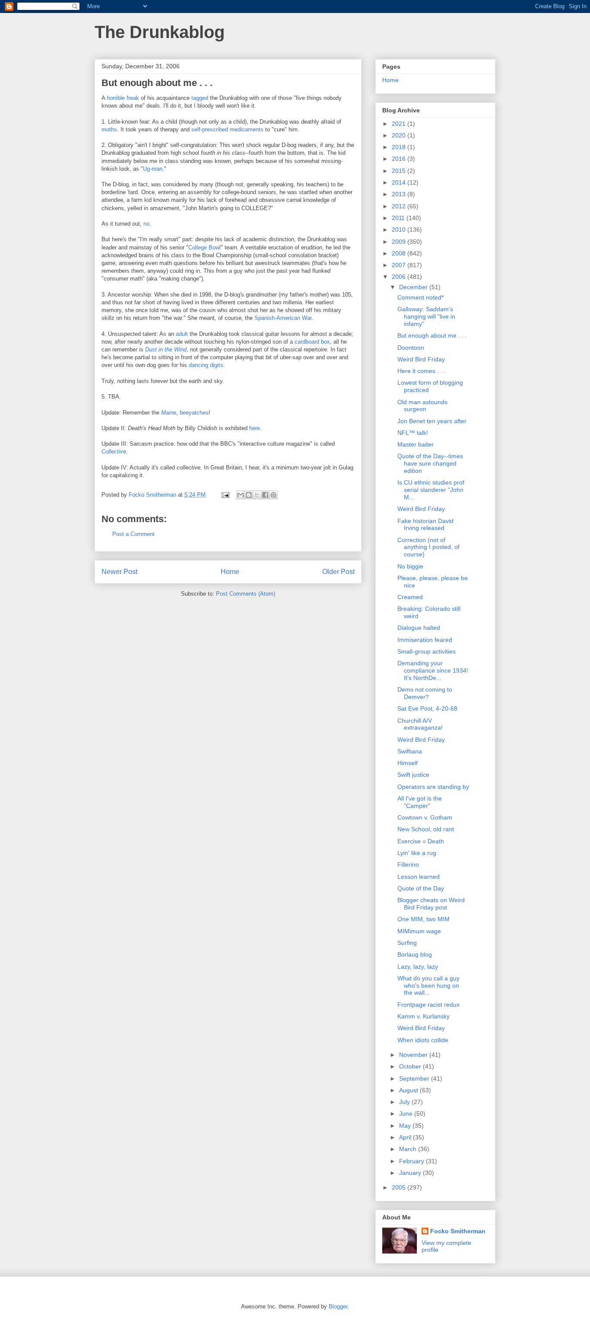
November (414, 1054)
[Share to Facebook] (265, 495)
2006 (399, 276)
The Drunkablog (160, 31)
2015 (399, 170)
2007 (399, 265)
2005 (399, 1187)
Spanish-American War (282, 318)
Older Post (338, 571)
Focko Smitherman (457, 1231)
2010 (399, 229)
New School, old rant (425, 829)
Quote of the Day (420, 888)
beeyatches (194, 412)
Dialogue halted (418, 627)
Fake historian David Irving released (425, 524)
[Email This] (240, 495)
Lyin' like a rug (416, 852)
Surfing (407, 942)
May (405, 1125)
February (412, 1161)
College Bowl (204, 247)
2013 (399, 194)
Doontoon (410, 347)
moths (109, 129)
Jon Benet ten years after (431, 421)
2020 (399, 135)
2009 (399, 241)
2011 (399, 217)
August (409, 1090)
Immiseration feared (424, 639)
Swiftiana (409, 751)
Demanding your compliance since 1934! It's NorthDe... (432, 670)
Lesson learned (418, 876)
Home (230, 571)
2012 (399, 206)
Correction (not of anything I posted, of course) (428, 547)
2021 (399, 123)
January (411, 1172)
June (406, 1113)
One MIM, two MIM (423, 919)
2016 (399, 158)
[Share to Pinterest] (273, 495)
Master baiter (415, 444)
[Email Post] (225, 494)
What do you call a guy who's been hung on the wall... (428, 985)
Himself (407, 762)
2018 (399, 147)
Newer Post (119, 571)
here (254, 428)
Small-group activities (426, 651)
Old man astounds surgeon (422, 406)
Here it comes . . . (421, 370)
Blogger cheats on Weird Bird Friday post (431, 903)
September (415, 1078)
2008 (399, 253)
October (411, 1066)
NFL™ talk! (412, 432)
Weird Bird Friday (421, 359)
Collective (114, 451)
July (405, 1101)
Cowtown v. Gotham (424, 817)
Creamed (410, 596)
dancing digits (206, 365)
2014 (399, 182)
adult (182, 334)
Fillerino (408, 864)
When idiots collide (422, 1040)
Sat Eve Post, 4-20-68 (427, 708)
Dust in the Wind (166, 349)
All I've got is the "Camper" (419, 802)
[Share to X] (257, 495)
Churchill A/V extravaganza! (420, 724)
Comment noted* (420, 297)
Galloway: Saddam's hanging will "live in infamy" (426, 316)
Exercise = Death (420, 841)
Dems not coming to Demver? (424, 693)
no (146, 223)
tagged (199, 98)
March (408, 1148)
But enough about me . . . (432, 335)
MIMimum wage (419, 931)
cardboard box (312, 341)
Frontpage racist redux (428, 1004)
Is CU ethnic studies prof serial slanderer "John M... (430, 490)
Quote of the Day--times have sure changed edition (430, 463)
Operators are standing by (433, 786)
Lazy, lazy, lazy (417, 966)
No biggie (410, 566)
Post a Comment (133, 534)
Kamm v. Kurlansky (423, 1016)
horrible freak (123, 98)
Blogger (338, 1306)
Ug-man (152, 169)
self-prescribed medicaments (227, 129)
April (406, 1137)
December (414, 287)
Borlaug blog (414, 954)
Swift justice (413, 774)
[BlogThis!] (248, 495)
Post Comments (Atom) (245, 593)
